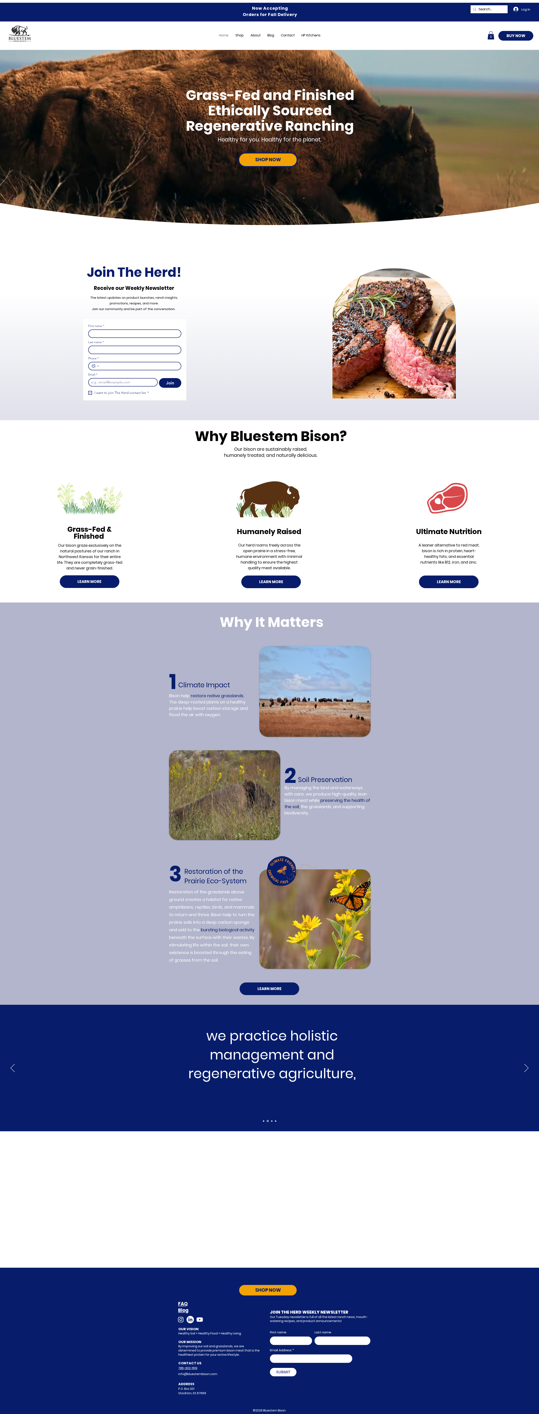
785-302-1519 (187, 1368)
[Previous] (13, 1068)
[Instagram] (180, 1319)
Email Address (281, 1350)
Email (92, 374)
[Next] (526, 1068)
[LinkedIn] (190, 1319)
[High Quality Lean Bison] (275, 1121)
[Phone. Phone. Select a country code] (95, 366)
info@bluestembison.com (197, 1374)
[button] (490, 35)
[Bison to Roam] (271, 1121)
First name (96, 326)
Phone (93, 358)
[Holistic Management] (268, 1121)
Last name (96, 342)
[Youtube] (199, 1319)
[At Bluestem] (263, 1121)
